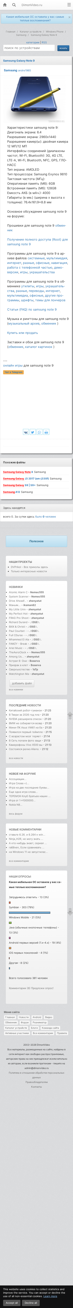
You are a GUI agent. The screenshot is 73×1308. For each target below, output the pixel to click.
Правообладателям (37, 1082)
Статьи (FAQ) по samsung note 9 (32, 309)
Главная (10, 1017)
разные (28, 263)
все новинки (16, 689)
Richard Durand (18, 622)
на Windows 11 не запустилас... (28, 851)
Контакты (36, 1086)
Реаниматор (40, 1022)
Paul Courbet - (18, 630)
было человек (45, 516)
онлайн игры (13, 365)
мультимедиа (17, 295)
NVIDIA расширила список (25, 718)
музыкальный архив (24, 323)
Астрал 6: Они (18, 660)
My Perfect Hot (18, 613)
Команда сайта (50, 1027)
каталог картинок (38, 347)
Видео (48, 1017)
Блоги (34, 1027)
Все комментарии (43, 1033)
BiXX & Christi (17, 626)
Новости (24, 1017)
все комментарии (19, 860)
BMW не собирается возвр (25, 723)
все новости (16, 758)
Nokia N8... (15, 804)
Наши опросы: (20, 876)
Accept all (12, 1302)
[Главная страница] (4, 5)
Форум (25, 1022)
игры (24, 272)
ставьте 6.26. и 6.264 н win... (27, 834)
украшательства (42, 272)
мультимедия (57, 258)
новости (34, 705)
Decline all (31, 1302)
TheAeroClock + (19, 652)
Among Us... (16, 656)
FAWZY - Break (18, 643)
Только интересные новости (29, 571)
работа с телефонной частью (29, 267)
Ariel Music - (17, 648)
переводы (36, 291)
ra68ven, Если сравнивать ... (26, 847)
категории (32, 42)
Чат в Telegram (13, 372)
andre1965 (24, 70)
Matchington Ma (19, 673)
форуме (30, 773)
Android (37, 1017)
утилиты (27, 286)
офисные (42, 263)
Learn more (50, 1296)
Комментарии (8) (19, 988)
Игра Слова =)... (19, 783)
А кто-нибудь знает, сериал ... (28, 843)
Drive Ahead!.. (17, 600)
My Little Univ (17, 609)
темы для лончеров (50, 300)
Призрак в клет (18, 665)
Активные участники (17, 1033)
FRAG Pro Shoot (19, 617)
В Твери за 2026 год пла (24, 714)
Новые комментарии (25, 829)
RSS (44, 42)
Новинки (16, 587)
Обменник (11, 1022)
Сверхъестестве (19, 669)
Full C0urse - (17, 635)
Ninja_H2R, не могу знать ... (26, 838)
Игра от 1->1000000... (22, 800)
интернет (14, 263)
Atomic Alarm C (18, 592)
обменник (48, 323)
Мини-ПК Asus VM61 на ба (25, 727)
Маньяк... (15, 605)
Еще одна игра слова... (23, 791)
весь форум (15, 813)
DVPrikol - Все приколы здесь (29, 566)
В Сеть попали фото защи (25, 740)
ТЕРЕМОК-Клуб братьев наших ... (30, 796)
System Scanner (19, 596)
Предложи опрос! (42, 988)
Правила (62, 1033)
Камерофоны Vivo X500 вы (25, 744)
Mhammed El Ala (19, 639)
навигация (59, 263)
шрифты (27, 300)
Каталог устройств (16, 1027)
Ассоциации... (17, 779)
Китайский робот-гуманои (25, 710)
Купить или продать (22, 333)
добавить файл (22, 683)
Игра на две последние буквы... (29, 787)
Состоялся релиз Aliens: (24, 749)
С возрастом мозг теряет (25, 736)
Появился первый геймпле (26, 731)
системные (36, 258)
